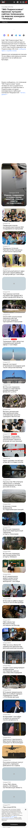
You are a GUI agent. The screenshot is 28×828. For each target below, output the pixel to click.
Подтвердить (14, 824)
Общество (5, 22)
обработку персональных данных (9, 817)
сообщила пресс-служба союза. (13, 50)
